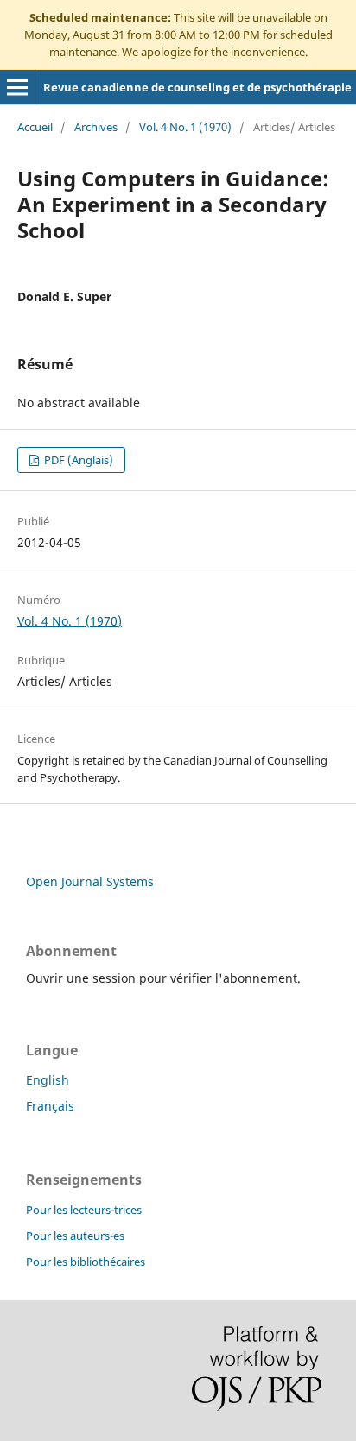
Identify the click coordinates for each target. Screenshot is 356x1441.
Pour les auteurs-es (75, 1235)
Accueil (35, 127)
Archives (96, 127)
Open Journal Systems (90, 881)
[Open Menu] (17, 87)
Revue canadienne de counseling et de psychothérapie (197, 87)
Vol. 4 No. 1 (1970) (185, 127)
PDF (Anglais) (77, 460)
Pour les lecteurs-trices (84, 1210)
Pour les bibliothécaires (85, 1261)
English (47, 1080)
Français (50, 1106)
